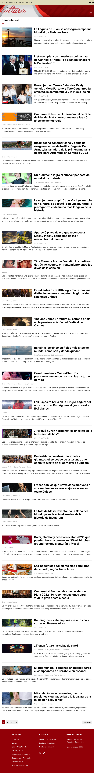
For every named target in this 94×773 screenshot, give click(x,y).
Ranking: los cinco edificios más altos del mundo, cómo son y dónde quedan (62, 349)
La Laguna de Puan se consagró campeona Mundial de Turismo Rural (62, 31)
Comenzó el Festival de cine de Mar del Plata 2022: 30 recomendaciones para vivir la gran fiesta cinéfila (60, 595)
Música (4, 272)
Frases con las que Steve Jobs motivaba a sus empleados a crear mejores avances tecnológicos (62, 488)
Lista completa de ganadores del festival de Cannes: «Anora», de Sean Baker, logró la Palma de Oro (62, 60)
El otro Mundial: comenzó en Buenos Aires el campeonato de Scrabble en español (62, 669)
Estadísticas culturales (42, 355)
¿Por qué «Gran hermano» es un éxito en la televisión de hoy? (63, 432)
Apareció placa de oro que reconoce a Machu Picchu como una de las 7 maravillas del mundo (59, 236)
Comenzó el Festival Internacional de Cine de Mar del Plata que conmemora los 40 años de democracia (62, 117)
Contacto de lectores (47, 743)
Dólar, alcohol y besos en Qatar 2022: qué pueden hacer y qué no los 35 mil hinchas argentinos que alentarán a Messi (62, 540)
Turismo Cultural (40, 36)
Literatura (57, 182)
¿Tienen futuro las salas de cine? (56, 645)
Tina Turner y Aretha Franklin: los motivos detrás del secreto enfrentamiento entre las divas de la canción (63, 265)
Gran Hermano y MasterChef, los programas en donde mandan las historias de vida (62, 376)
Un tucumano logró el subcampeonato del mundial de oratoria (62, 176)
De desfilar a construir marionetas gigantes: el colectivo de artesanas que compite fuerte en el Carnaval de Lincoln (61, 460)
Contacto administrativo (48, 739)
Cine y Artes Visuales (41, 67)
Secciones (16, 734)
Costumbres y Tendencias (43, 182)
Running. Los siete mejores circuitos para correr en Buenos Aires (62, 622)
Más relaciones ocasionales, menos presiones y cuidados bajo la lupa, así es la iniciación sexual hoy (62, 697)
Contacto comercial (46, 747)
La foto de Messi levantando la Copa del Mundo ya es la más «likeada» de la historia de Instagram (61, 514)
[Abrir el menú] (90, 13)
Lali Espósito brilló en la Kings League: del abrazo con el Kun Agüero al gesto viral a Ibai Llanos (62, 405)
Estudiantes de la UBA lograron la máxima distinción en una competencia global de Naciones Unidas (62, 293)
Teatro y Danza (13, 467)
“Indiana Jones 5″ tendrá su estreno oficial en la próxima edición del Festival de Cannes (62, 322)
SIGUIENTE (87, 722)
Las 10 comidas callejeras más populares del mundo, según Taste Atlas (61, 567)
